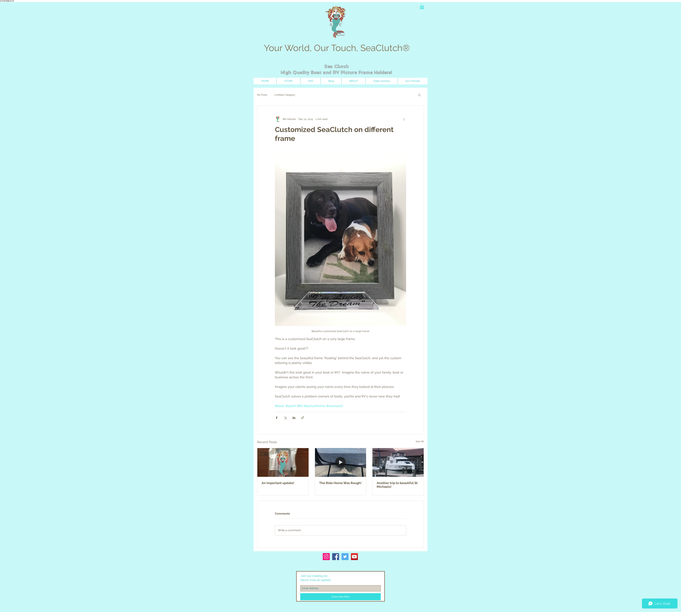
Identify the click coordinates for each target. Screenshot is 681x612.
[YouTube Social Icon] (354, 556)
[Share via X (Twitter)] (285, 417)
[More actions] (404, 119)
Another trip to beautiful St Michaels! (397, 485)
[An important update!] (283, 462)
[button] (422, 6)
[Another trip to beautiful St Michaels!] (398, 462)
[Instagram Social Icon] (326, 556)
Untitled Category (284, 94)
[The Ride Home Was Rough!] (340, 462)
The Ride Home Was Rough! (340, 483)
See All (420, 441)
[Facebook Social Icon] (335, 556)
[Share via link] (302, 417)
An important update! (278, 483)
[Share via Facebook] (276, 417)
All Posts (262, 94)
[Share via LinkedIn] (294, 417)
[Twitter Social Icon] (345, 556)
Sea (328, 66)
